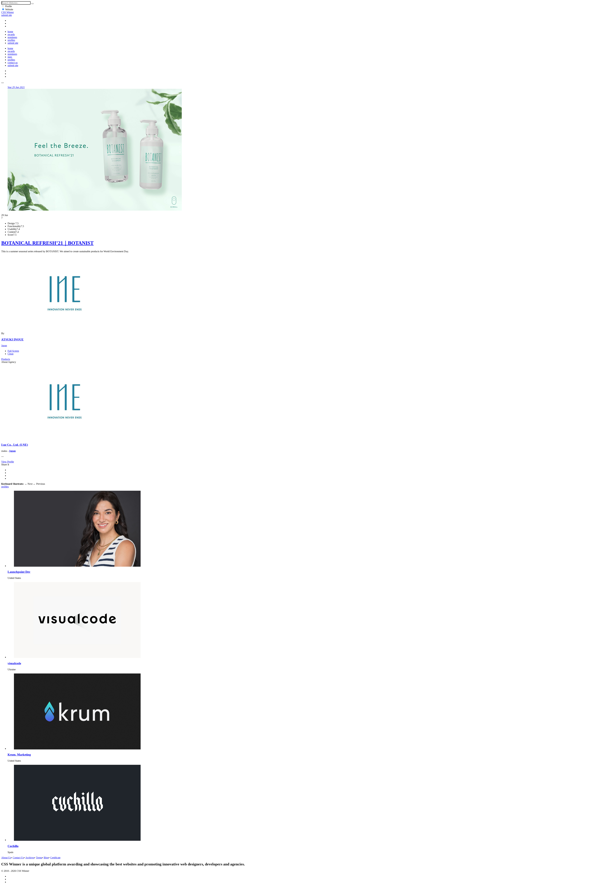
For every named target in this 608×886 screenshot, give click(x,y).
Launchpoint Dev (19, 571)
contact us (13, 62)
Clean (10, 353)
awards (11, 34)
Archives (29, 857)
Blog (46, 857)
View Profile (7, 461)
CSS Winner (7, 12)
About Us (6, 857)
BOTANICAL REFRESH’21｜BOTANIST (47, 243)
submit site (6, 15)
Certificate (55, 857)
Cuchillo (13, 846)
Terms (39, 857)
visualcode (14, 663)
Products (5, 359)
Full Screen (13, 351)
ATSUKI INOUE (12, 339)
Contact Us (18, 857)
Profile (8, 6)
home (10, 31)
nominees (12, 37)
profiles (11, 40)
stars (10, 57)
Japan (4, 345)
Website (9, 9)
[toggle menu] (2, 82)
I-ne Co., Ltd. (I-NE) (14, 444)
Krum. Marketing (19, 754)
